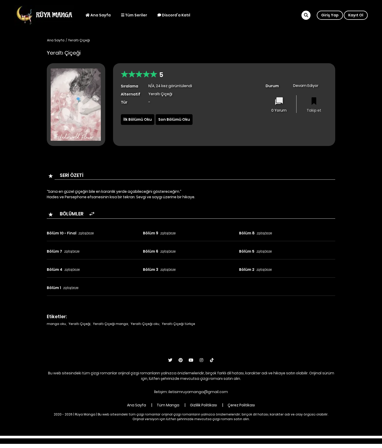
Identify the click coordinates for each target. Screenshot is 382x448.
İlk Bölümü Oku (137, 119)
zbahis (182, 441)
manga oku (56, 324)
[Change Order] (92, 214)
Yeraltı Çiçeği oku (145, 324)
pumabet (219, 441)
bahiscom (272, 441)
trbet (236, 441)
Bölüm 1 (54, 287)
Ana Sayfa (100, 15)
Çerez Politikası (241, 405)
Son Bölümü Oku (174, 119)
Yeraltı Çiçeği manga (110, 324)
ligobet (141, 441)
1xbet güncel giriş (116, 441)
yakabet (199, 441)
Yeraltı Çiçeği (79, 40)
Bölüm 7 (54, 251)
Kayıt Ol (355, 15)
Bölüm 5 (246, 251)
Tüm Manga (168, 405)
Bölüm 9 (150, 233)
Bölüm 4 (54, 269)
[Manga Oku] (44, 14)
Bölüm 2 (246, 269)
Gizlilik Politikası (203, 405)
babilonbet (162, 441)
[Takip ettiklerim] (314, 101)
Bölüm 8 (247, 233)
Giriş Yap (330, 15)
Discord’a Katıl (175, 15)
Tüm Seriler (135, 15)
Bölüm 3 (150, 269)
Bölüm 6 (150, 251)
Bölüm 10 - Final (61, 233)
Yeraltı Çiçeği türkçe (178, 324)
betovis (252, 441)
